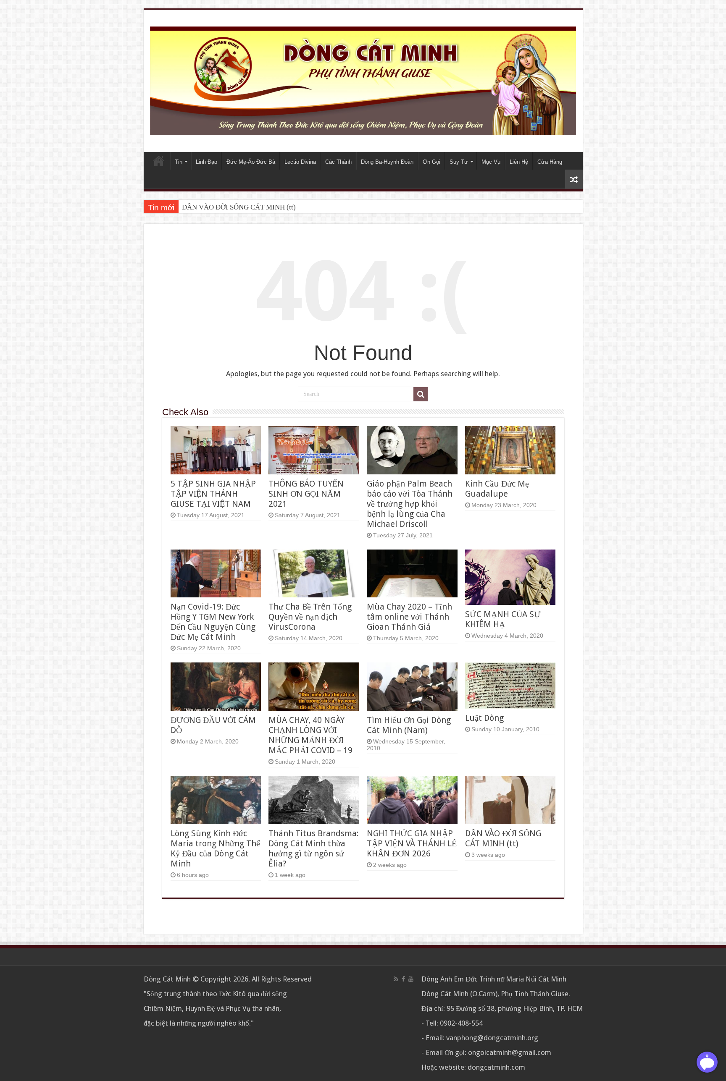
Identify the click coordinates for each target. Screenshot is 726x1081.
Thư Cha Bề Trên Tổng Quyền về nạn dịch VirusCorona (310, 617)
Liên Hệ (519, 162)
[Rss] (396, 979)
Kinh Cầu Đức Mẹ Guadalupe (497, 489)
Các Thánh (338, 162)
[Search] (420, 394)
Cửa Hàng (549, 162)
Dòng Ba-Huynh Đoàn (387, 162)
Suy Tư (459, 162)
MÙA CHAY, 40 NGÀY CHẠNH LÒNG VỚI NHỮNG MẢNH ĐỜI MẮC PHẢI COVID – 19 (310, 735)
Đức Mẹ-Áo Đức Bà (250, 162)
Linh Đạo (206, 162)
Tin (178, 162)
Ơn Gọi (431, 162)
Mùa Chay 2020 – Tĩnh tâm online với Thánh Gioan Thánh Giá (409, 617)
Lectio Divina (300, 162)
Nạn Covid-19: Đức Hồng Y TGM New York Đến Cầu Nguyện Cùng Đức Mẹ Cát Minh (213, 622)
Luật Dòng (484, 718)
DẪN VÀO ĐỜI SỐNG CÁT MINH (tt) (239, 207)
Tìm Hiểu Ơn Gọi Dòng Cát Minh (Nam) (409, 725)
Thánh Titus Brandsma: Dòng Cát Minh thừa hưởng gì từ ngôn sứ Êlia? (313, 848)
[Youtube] (411, 979)
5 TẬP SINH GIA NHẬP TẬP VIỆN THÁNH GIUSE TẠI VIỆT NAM (213, 494)
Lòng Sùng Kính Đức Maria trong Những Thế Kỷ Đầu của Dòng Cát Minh (215, 848)
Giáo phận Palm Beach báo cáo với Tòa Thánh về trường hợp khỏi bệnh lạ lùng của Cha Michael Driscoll (409, 504)
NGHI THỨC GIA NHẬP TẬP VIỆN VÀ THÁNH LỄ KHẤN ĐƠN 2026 (412, 843)
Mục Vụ (490, 162)
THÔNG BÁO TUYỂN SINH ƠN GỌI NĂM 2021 (306, 494)
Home (159, 161)
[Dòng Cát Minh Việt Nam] (363, 80)
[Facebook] (403, 979)
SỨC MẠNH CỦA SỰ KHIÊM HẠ (503, 619)
